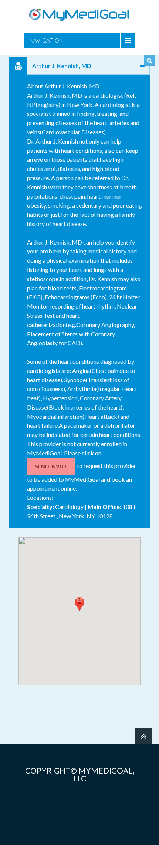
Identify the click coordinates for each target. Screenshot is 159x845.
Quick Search (149, 60)
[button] (79, 604)
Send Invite (51, 466)
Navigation (46, 40)
